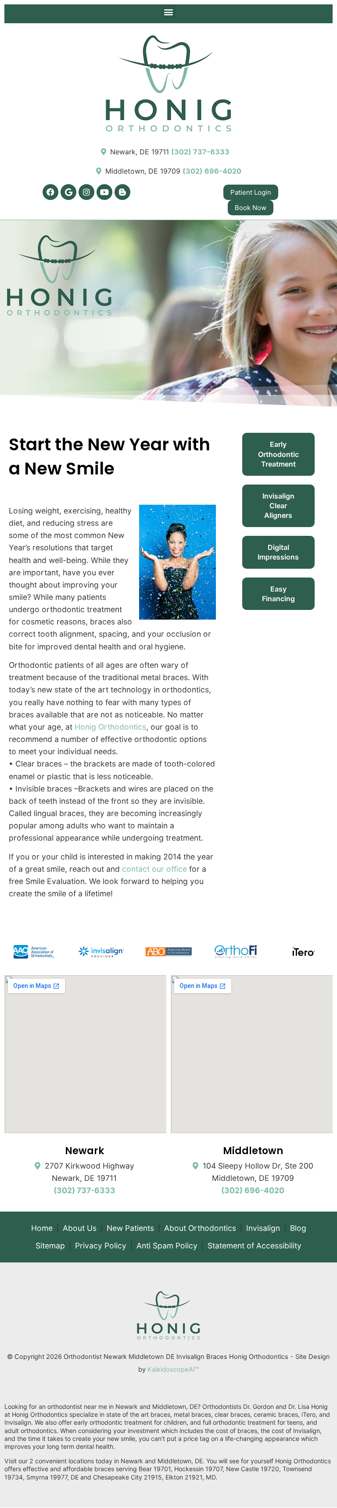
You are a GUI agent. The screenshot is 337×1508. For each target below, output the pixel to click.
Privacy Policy (100, 1245)
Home (42, 1228)
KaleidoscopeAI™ (173, 1369)
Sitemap (50, 1245)
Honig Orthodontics (110, 726)
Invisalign (263, 1228)
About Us (80, 1228)
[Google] (68, 192)
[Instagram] (86, 192)
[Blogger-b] (122, 192)
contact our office (154, 868)
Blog (298, 1228)
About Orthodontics (200, 1228)
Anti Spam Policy (166, 1245)
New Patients (130, 1228)
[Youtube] (104, 192)
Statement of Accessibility (254, 1245)
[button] (168, 11)
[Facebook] (50, 192)
